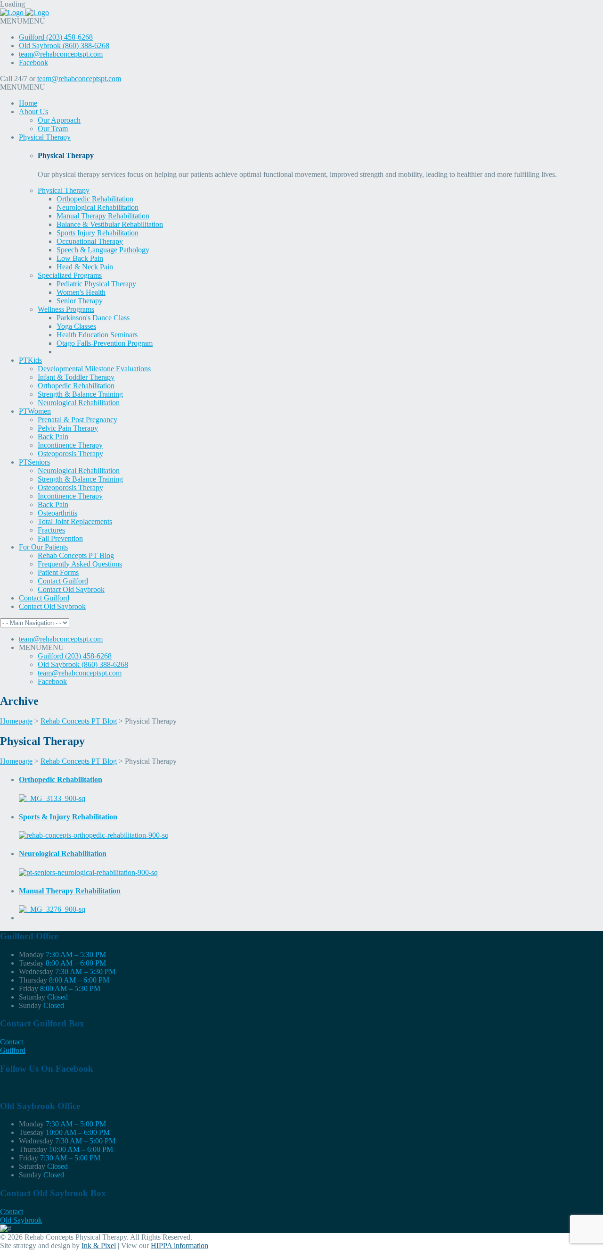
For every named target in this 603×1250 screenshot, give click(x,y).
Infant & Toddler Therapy (76, 377)
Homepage (16, 721)
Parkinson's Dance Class (93, 318)
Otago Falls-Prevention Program (105, 343)
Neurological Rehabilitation (98, 207)
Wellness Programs (66, 309)
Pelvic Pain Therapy (68, 428)
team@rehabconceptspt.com (61, 54)
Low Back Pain (80, 258)
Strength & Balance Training (80, 394)
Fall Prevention (60, 538)
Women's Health (81, 292)
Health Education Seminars (97, 335)
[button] (22, 21)
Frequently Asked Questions (80, 564)
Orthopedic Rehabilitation (95, 199)
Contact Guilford (63, 581)
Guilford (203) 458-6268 (56, 37)
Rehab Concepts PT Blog (76, 555)
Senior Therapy (80, 301)
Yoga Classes (76, 326)
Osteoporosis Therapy (70, 454)
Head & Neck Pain (85, 267)
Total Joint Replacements (75, 521)
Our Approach (59, 120)
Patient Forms (58, 572)
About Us (33, 112)
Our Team (53, 129)
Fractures (51, 530)
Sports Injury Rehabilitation (98, 233)
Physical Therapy (45, 137)
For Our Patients (43, 547)
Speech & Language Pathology (103, 250)
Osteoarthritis (57, 513)
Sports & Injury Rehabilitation (68, 817)
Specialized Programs (70, 275)
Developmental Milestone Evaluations (94, 369)
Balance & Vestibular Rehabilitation (110, 224)
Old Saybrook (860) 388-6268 (64, 46)
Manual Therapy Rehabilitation (103, 216)
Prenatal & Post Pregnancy (77, 420)
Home (28, 103)
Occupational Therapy (90, 241)
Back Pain (53, 437)
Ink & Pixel (98, 1246)
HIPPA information (179, 1246)
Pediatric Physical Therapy (96, 284)
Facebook (33, 62)
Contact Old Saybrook (71, 589)
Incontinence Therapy (70, 445)
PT (30, 360)
